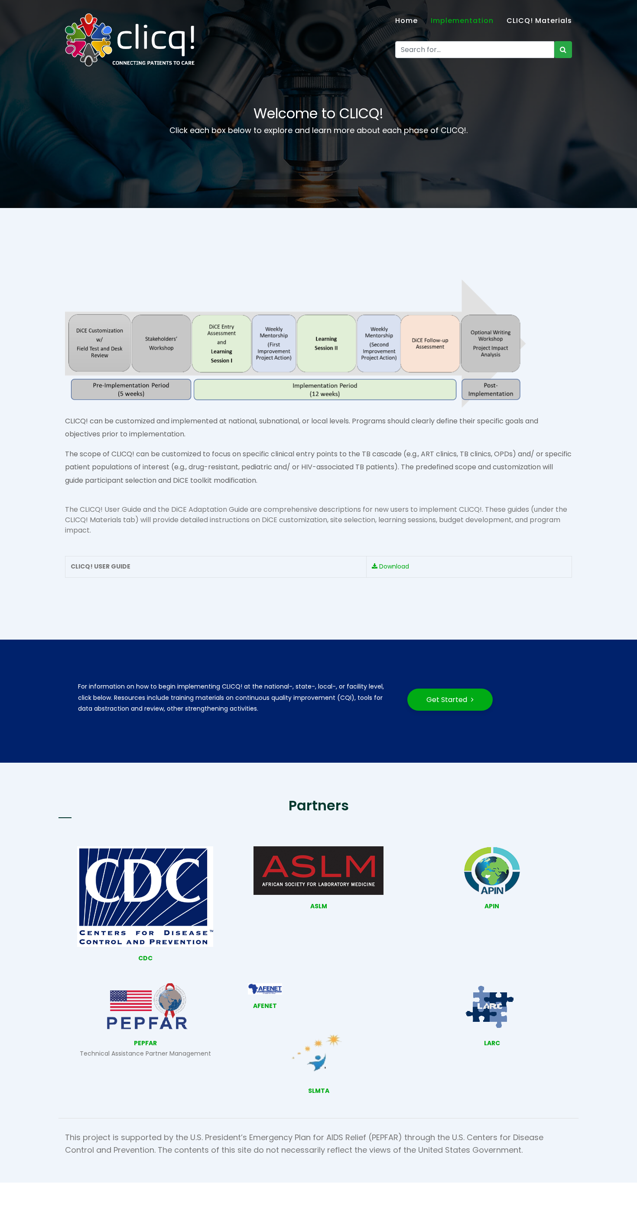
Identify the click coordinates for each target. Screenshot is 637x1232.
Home (406, 21)
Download (393, 566)
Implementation (462, 21)
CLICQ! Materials (539, 21)
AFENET (265, 1005)
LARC (492, 1043)
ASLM (318, 906)
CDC (145, 958)
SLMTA (318, 1090)
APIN (491, 906)
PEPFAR (145, 1043)
